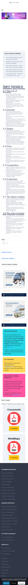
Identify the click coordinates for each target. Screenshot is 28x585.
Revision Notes (6, 252)
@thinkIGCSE (16, 394)
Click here (10, 347)
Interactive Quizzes (8, 258)
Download (14, 428)
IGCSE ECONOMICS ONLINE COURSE (15, 325)
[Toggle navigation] (2, 10)
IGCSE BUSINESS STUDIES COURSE (15, 295)
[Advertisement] (14, 36)
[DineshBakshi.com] (14, 2)
